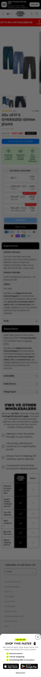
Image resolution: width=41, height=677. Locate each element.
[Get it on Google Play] (29, 666)
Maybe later (20, 673)
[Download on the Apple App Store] (11, 666)
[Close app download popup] (38, 637)
